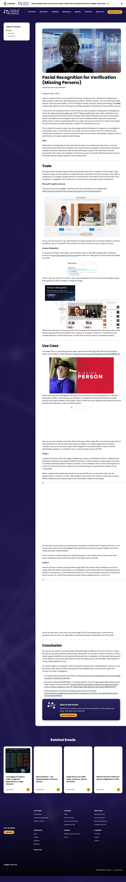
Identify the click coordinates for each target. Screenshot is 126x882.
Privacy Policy (118, 870)
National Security (99, 814)
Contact (96, 840)
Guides (36, 837)
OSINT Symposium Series (72, 834)
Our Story (97, 834)
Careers (96, 837)
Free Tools (100, 12)
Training (55, 12)
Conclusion (11, 36)
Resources (66, 12)
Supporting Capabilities (41, 817)
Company (88, 12)
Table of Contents (13, 27)
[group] (18, 769)
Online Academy (69, 817)
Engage (77, 12)
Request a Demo (39, 821)
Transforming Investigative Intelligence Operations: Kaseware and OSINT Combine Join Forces (68, 4)
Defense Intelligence (100, 821)
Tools (9, 30)
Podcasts (36, 840)
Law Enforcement (99, 817)
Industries (43, 12)
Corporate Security (100, 824)
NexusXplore (38, 814)
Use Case (11, 33)
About (66, 814)
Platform (31, 12)
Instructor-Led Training (71, 821)
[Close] (121, 3)
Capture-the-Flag (69, 824)
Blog (35, 834)
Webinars (36, 844)
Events (66, 837)
